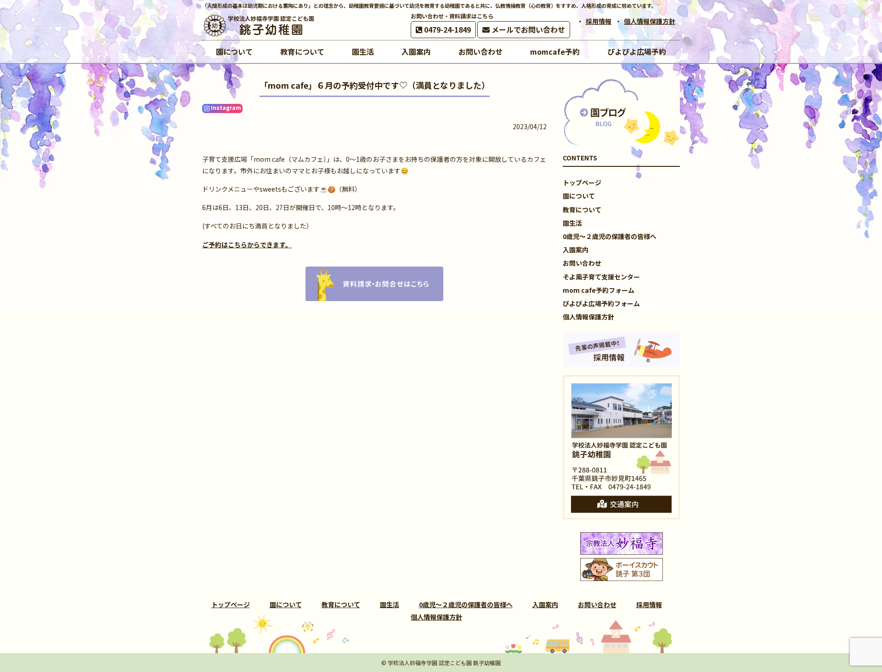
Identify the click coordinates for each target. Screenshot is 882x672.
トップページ (582, 182)
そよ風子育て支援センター (601, 276)
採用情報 (598, 21)
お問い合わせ (582, 263)
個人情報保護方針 (649, 21)
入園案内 (575, 249)
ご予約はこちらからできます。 (247, 244)
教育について (582, 209)
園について (579, 195)
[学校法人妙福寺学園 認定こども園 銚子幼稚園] (259, 25)
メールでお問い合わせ (527, 29)
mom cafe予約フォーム (598, 290)
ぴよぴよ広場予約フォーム (601, 303)
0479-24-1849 (446, 29)
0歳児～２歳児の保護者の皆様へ (609, 236)
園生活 (572, 223)
